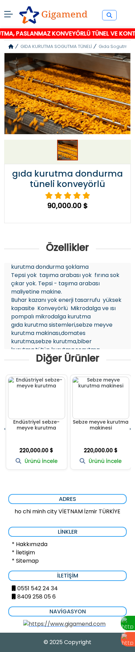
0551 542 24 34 (37, 588)
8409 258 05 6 (36, 597)
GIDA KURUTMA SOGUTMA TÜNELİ (56, 46)
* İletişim (23, 552)
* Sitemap (25, 561)
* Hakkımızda (29, 544)
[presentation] (5, 429)
